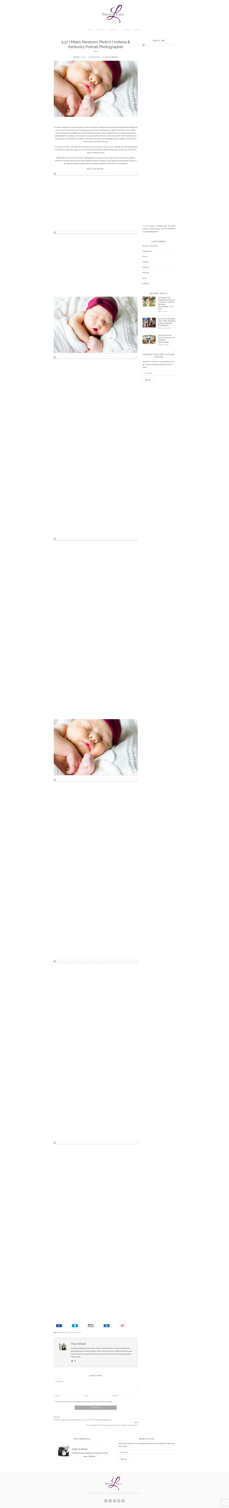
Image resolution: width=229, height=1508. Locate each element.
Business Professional (150, 246)
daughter (61, 1332)
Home (90, 30)
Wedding (146, 283)
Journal (126, 30)
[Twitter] (72, 1361)
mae (66, 1332)
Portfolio (113, 30)
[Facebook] (74, 1361)
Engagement (147, 251)
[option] (82, 1452)
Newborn (114, 57)
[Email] (123, 1501)
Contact (137, 30)
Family (145, 256)
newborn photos (75, 1332)
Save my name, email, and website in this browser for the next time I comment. (84, 1402)
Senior (145, 278)
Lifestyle (107, 57)
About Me (101, 30)
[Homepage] (118, 1501)
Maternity (146, 267)
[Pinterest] (110, 1501)
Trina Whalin (94, 57)
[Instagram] (114, 1501)
